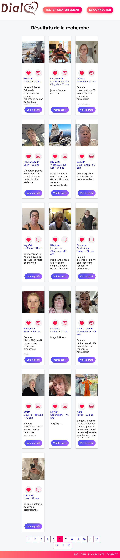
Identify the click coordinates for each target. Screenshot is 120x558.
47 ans (64, 331)
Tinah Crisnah (85, 328)
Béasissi (55, 245)
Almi (79, 411)
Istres (80, 414)
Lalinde (54, 331)
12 (96, 539)
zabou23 (55, 161)
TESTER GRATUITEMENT (62, 10)
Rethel (27, 331)
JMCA (27, 411)
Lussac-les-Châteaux (56, 249)
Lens (26, 498)
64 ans (60, 167)
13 (56, 545)
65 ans (65, 84)
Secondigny (56, 414)
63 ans (89, 414)
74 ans (37, 81)
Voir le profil (33, 109)
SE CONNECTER (100, 10)
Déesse (81, 78)
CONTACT (112, 554)
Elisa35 (28, 78)
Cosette (81, 245)
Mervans (81, 81)
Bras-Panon (83, 164)
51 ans (38, 248)
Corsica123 (56, 78)
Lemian (54, 411)
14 (62, 545)
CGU (83, 554)
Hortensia (29, 328)
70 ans (29, 417)
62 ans (37, 331)
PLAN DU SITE (96, 554)
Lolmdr (81, 161)
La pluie (54, 328)
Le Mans (28, 248)
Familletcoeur (31, 161)
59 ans (35, 164)
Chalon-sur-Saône (83, 249)
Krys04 (28, 245)
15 (69, 545)
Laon (26, 164)
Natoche (28, 495)
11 (90, 539)
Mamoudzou (84, 331)
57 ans (92, 81)
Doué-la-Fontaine (33, 414)
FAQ (76, 554)
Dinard (27, 81)
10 (84, 539)
